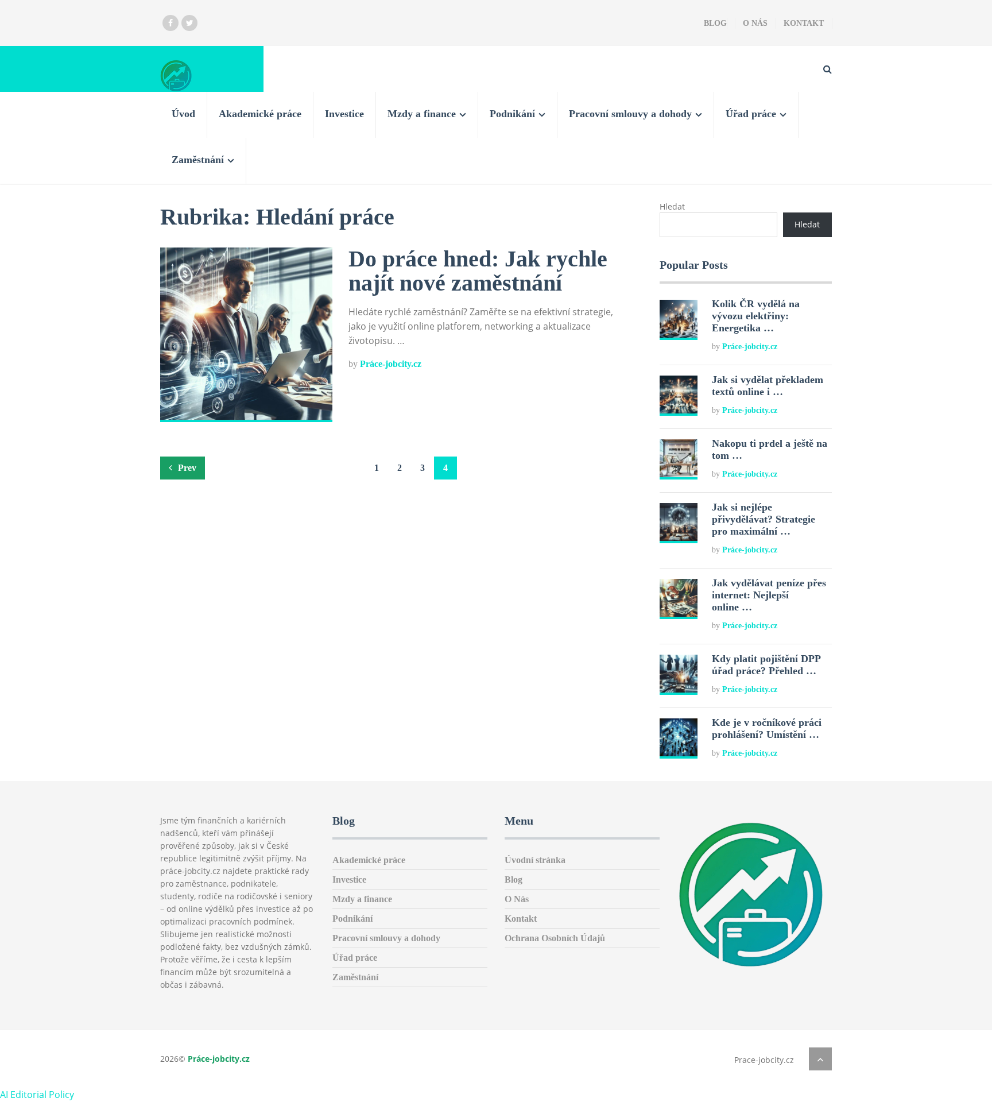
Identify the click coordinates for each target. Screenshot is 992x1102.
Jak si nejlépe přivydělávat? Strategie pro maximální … (763, 519)
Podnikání (512, 113)
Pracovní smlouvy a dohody (630, 113)
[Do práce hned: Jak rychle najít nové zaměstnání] (246, 335)
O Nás (755, 23)
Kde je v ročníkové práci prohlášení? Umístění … (767, 728)
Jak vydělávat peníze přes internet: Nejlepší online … (769, 595)
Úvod (183, 113)
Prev (186, 468)
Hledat (672, 206)
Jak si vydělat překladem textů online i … (767, 385)
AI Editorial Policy (37, 1094)
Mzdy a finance (422, 113)
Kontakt (804, 23)
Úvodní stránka (535, 860)
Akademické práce (260, 113)
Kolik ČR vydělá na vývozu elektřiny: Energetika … (756, 316)
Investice (344, 113)
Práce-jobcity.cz (390, 364)
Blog (715, 23)
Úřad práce (751, 113)
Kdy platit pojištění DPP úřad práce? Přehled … (766, 664)
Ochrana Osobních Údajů (555, 938)
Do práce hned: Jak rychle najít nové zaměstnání (477, 271)
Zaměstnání (198, 159)
